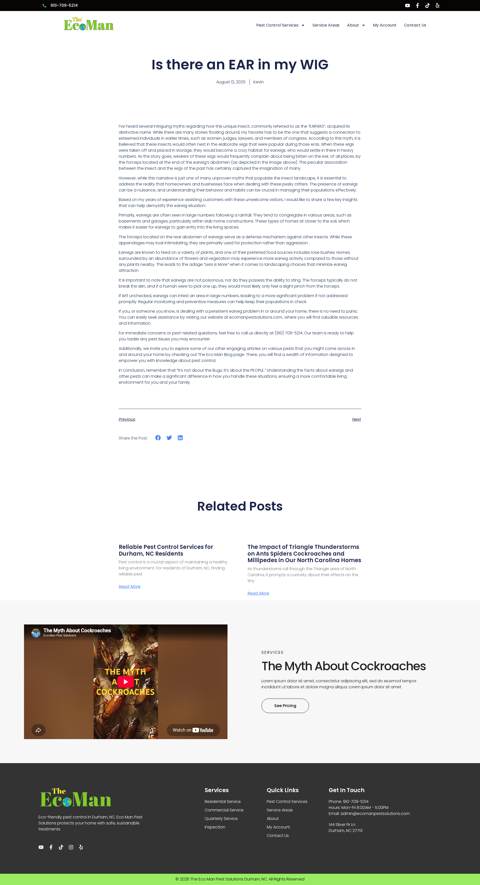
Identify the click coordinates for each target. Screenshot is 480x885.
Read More (129, 587)
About (353, 25)
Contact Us (415, 25)
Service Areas (326, 25)
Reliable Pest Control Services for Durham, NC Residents (166, 550)
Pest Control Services (277, 25)
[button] (158, 438)
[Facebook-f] (417, 5)
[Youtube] (407, 5)
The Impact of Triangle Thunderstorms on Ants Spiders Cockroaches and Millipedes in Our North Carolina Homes (304, 553)
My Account (384, 25)
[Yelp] (437, 5)
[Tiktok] (427, 5)
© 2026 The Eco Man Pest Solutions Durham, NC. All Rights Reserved (240, 879)
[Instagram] (71, 847)
